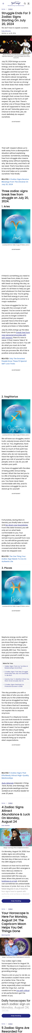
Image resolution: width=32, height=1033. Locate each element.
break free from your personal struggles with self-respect (16, 335)
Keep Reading (16, 901)
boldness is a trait (9, 881)
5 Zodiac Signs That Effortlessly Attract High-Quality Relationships (15, 775)
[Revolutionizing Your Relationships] (16, 3)
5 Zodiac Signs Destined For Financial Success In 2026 (14, 685)
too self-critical (22, 990)
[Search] (24, 3)
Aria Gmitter (6, 825)
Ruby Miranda (6, 31)
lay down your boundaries (16, 525)
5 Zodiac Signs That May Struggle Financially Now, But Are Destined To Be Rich (16, 673)
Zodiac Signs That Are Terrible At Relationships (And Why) (16, 667)
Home (3, 9)
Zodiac (10, 9)
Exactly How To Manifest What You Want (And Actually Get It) (17, 680)
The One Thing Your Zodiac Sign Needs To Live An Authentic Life (14, 559)
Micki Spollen (6, 935)
